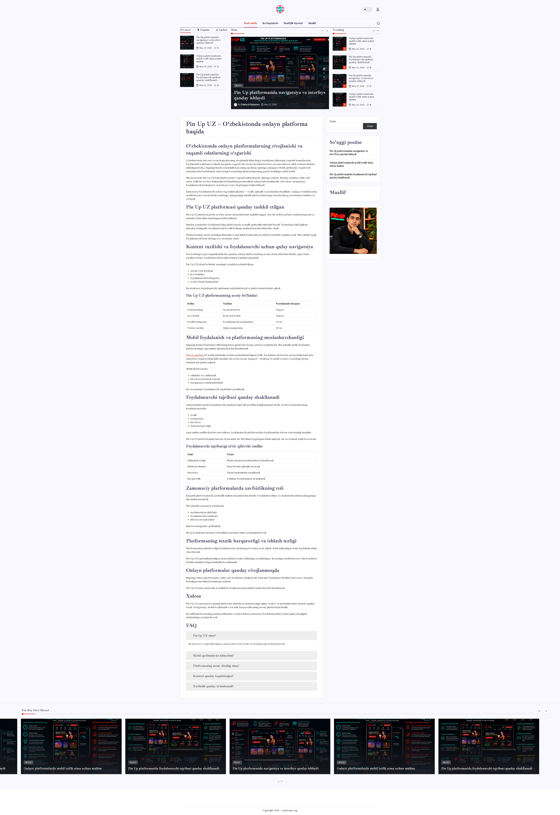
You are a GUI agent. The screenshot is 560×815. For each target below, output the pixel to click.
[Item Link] (187, 43)
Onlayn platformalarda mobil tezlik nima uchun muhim (209, 58)
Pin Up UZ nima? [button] (204, 635)
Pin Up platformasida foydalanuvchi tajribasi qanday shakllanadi (208, 77)
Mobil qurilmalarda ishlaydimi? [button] (213, 655)
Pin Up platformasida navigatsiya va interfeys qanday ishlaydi (208, 40)
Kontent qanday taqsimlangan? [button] (213, 676)
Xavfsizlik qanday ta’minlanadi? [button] (213, 686)
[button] (367, 9)
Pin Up (194, 355)
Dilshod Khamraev (250, 104)
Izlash (333, 121)
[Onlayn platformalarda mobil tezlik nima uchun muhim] (280, 73)
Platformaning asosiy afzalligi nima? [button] (216, 666)
